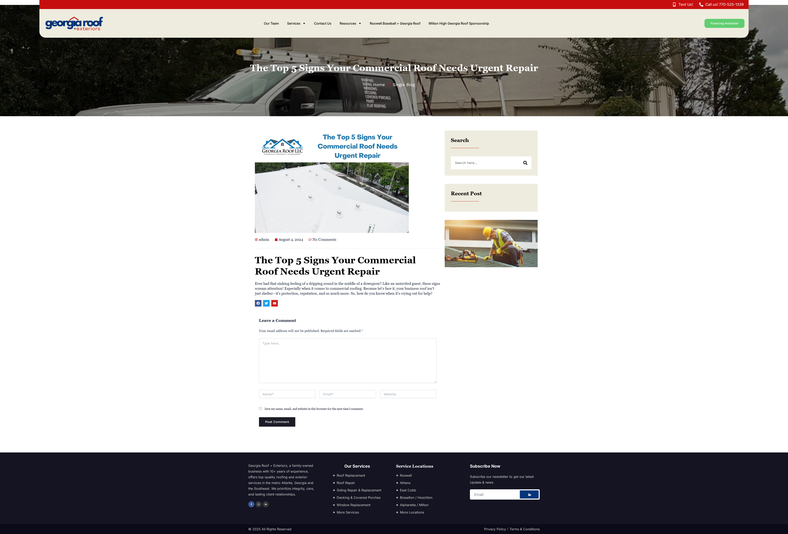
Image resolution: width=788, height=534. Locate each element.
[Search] (525, 162)
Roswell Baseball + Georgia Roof (395, 23)
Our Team (271, 23)
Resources (348, 23)
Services (293, 23)
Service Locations (414, 466)
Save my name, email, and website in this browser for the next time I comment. (314, 408)
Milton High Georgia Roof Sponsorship (459, 23)
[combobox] (485, 162)
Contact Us (322, 23)
